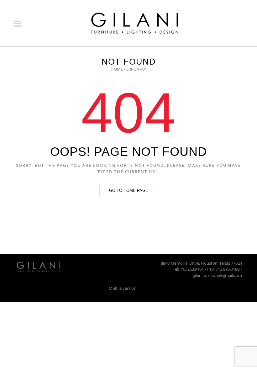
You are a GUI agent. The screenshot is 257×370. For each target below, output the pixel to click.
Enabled (145, 288)
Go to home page (128, 190)
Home (117, 69)
